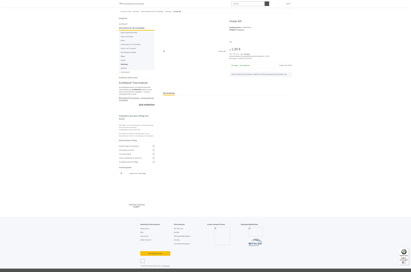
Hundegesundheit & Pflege (136, 162)
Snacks (123, 60)
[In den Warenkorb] (165, 18)
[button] (275, 3)
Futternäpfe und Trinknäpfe (131, 44)
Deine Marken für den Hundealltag (131, 28)
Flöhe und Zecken (127, 36)
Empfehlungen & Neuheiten (136, 146)
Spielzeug (240, 30)
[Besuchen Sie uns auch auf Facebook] (142, 261)
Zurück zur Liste (126, 11)
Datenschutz (144, 229)
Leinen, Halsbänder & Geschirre (136, 158)
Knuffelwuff (123, 24)
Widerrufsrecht (145, 240)
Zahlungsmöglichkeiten (182, 236)
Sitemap (177, 240)
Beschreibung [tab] (169, 93)
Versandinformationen (182, 244)
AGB (141, 232)
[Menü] (407, 249)
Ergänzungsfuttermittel (129, 33)
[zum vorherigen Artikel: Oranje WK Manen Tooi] (285, 11)
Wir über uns (178, 229)
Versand (247, 54)
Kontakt (176, 232)
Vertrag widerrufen (155, 253)
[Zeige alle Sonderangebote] (154, 167)
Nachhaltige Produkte (128, 52)
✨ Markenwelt (124, 72)
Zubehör (124, 68)
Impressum (144, 236)
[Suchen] (267, 3)
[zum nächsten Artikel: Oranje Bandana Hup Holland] (289, 11)
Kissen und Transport (128, 48)
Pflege (123, 56)
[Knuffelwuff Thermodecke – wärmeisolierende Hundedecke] (137, 99)
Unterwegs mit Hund (136, 150)
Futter (123, 40)
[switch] (404, 262)
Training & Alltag (136, 154)
